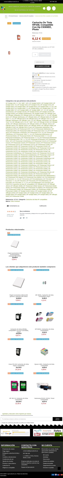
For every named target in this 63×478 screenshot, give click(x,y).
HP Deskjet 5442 (22, 105)
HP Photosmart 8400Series (48, 137)
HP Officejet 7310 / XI (26, 120)
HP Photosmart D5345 (40, 174)
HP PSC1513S (24, 179)
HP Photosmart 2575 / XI (25, 129)
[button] (44, 8)
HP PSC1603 (47, 179)
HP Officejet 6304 (31, 117)
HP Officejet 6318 (40, 184)
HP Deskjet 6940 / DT (46, 108)
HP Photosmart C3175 (28, 144)
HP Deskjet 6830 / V (21, 108)
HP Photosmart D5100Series (27, 172)
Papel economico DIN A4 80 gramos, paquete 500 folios (15, 254)
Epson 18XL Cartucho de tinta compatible (44, 364)
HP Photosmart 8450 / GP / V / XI (17, 139)
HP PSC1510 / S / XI (12, 179)
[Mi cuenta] (49, 8)
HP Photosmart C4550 (25, 167)
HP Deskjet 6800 (32, 194)
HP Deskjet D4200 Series (26, 191)
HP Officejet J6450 (34, 125)
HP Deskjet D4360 (38, 113)
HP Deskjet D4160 (45, 112)
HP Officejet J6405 (33, 124)
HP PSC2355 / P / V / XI (20, 182)
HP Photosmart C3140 (33, 143)
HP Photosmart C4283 (50, 187)
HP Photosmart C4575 (25, 168)
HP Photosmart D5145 (44, 172)
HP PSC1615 (21, 181)
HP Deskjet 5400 (21, 193)
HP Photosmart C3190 (25, 146)
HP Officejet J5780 (43, 122)
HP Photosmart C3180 (43, 144)
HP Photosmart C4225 (29, 153)
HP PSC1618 (31, 181)
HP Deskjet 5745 (45, 105)
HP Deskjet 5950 (20, 106)
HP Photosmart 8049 (23, 136)
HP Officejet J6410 (45, 124)
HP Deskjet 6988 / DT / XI (37, 110)
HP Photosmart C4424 (25, 160)
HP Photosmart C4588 (43, 189)
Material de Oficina (26, 10)
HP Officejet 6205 (26, 115)
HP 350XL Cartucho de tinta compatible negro (44, 295)
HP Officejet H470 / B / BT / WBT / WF (24, 122)
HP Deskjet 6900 (43, 194)
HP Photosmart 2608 (23, 131)
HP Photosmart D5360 (25, 175)
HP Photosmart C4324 (44, 155)
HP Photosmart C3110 (39, 141)
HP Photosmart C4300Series (27, 155)
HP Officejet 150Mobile (13, 115)
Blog (17, 10)
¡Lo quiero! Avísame (43, 66)
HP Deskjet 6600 (20, 194)
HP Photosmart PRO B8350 (32, 177)
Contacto (24, 6)
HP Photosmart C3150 (48, 143)
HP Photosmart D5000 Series (32, 186)
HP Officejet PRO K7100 (24, 127)
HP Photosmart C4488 (13, 189)
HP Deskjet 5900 (44, 193)
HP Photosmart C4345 (25, 156)
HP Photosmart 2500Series (41, 127)
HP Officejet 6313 (20, 118)
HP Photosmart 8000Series (40, 134)
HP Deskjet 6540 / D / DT (46, 106)
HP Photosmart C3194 (40, 146)
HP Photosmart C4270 (44, 153)
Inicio (11, 6)
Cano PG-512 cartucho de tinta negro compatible (19, 364)
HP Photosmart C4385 (25, 158)
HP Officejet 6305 (43, 117)
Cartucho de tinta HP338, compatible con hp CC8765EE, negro (19, 330)
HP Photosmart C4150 (25, 149)
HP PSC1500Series (48, 177)
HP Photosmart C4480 (25, 163)
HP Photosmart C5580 (25, 170)
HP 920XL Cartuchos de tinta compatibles (44, 329)
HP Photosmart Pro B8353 (34, 187)
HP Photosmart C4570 (40, 167)
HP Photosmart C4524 (44, 165)
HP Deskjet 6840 (34, 108)
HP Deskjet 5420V (35, 103)
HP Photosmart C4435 (40, 160)
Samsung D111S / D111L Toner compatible (44, 399)
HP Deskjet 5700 (33, 193)
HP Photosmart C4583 (28, 189)
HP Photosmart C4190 (40, 151)
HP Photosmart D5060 (40, 170)
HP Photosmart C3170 (13, 144)
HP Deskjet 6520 (32, 106)
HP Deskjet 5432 (47, 103)
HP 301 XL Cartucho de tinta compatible (18, 399)
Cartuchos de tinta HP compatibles (23, 184)
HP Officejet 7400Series (41, 120)
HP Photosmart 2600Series (42, 129)
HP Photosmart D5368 (18, 187)
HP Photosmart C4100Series (27, 148)
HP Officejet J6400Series (18, 124)
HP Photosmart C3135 (18, 143)
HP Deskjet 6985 (23, 110)
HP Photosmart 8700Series (36, 139)
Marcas (16, 6)
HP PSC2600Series (35, 182)
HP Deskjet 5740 (34, 105)
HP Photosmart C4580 (40, 168)
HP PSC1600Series (36, 179)
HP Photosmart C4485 (40, 163)
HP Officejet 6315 (32, 118)
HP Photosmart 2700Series (18, 132)
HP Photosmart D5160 (25, 174)
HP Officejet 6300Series (17, 117)
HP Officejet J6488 (16, 186)
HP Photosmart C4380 (40, 156)
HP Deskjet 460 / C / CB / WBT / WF (17, 103)
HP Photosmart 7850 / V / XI (22, 134)
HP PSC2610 (46, 182)
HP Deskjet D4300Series (23, 113)
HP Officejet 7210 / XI (45, 118)
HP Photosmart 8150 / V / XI (30, 137)
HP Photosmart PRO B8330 (14, 177)
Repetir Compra (34, 6)
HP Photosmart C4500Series (27, 165)
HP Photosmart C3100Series (22, 141)
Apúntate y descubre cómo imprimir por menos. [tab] (16, 414)
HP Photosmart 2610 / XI (39, 131)
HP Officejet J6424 (22, 125)
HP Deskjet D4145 (20, 112)
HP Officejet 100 (50, 113)
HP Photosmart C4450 (25, 162)
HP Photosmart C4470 (40, 162)
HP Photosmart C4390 (17, 196)
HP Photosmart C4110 (44, 148)
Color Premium (15, 201)
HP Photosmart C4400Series (42, 158)
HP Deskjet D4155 (33, 112)
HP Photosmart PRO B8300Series (43, 175)
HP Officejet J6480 (47, 125)
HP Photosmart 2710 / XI (35, 132)
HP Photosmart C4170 (40, 149)
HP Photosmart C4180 (25, 151)
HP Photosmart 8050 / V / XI (40, 136)
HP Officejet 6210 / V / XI (40, 115)
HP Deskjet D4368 (41, 191)
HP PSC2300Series (42, 181)
